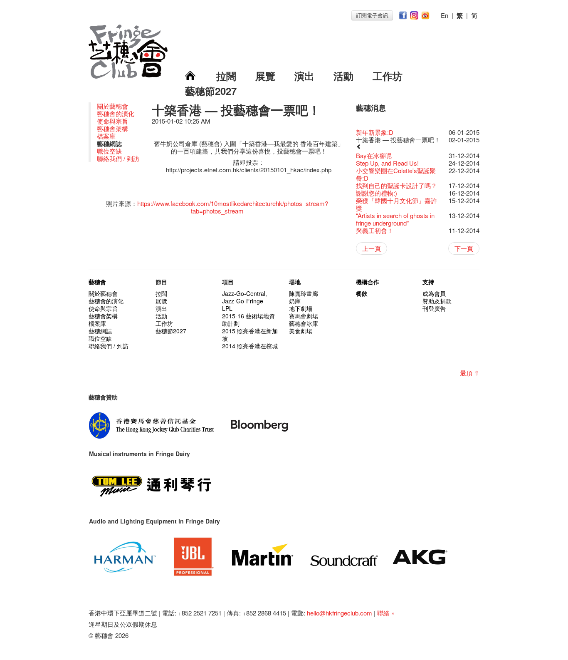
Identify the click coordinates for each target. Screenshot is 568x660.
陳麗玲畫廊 (303, 293)
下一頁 (463, 248)
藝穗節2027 (211, 91)
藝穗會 (97, 282)
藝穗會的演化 (115, 113)
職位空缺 (109, 150)
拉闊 (226, 76)
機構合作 (367, 282)
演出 (304, 76)
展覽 (265, 76)
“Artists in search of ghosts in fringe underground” (395, 219)
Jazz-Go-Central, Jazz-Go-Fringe (244, 297)
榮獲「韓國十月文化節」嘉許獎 (396, 204)
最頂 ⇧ (469, 372)
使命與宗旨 (112, 121)
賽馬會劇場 (303, 316)
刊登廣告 (434, 308)
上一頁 (371, 248)
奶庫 (295, 301)
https (144, 203)
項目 (228, 282)
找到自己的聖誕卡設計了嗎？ (396, 185)
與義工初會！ (374, 230)
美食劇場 (300, 331)
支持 (428, 282)
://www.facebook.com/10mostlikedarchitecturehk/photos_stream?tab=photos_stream (239, 207)
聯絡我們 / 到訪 (118, 158)
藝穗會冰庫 (303, 323)
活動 (343, 76)
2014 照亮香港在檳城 (250, 346)
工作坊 (388, 76)
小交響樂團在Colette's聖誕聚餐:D (396, 174)
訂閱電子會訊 (372, 15)
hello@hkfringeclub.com (339, 612)
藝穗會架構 (112, 128)
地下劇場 (300, 308)
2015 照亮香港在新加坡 (250, 334)
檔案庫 (106, 136)
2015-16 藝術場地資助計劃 (248, 320)
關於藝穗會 (112, 106)
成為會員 (434, 293)
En (444, 15)
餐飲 (362, 293)
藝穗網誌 (100, 331)
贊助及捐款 (437, 301)
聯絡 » (386, 612)
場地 (295, 282)
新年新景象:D (374, 132)
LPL (227, 308)
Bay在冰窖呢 (374, 155)
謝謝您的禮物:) (376, 193)
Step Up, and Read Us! (387, 163)
